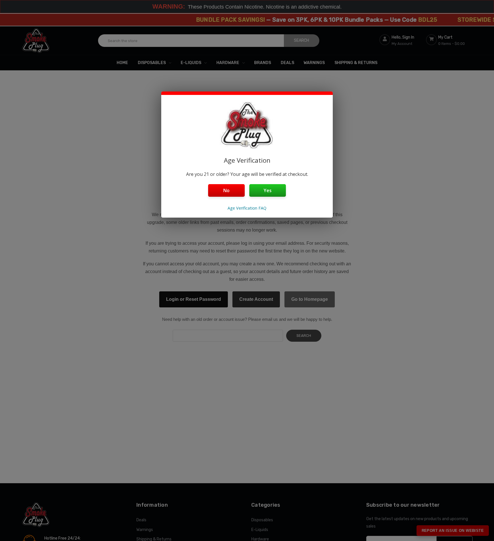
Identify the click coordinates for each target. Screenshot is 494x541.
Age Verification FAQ (247, 208)
